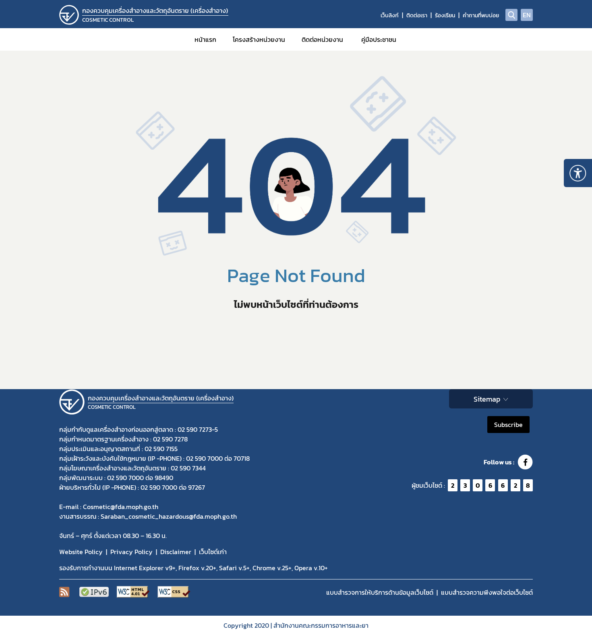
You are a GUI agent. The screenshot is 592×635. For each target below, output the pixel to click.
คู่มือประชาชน (378, 39)
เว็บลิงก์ (390, 15)
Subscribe (508, 424)
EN (527, 15)
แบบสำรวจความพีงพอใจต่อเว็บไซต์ (487, 592)
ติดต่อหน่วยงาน (322, 39)
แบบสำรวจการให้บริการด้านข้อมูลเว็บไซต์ (379, 592)
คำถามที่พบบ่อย (481, 15)
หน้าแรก (205, 39)
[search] (511, 15)
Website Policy (81, 552)
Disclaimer (175, 552)
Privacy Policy (131, 552)
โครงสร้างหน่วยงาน (259, 39)
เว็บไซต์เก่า (213, 552)
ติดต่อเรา (416, 15)
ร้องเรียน (445, 15)
